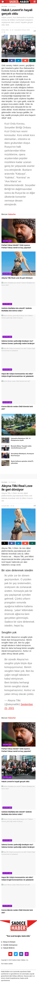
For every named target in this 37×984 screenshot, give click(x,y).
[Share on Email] (25, 60)
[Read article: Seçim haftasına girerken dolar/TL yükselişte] (5, 463)
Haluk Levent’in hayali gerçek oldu (15, 782)
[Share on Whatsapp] (32, 60)
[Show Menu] (35, 1)
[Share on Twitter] (4, 60)
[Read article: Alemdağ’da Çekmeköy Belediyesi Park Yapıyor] (18, 426)
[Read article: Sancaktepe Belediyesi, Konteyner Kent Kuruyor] (5, 455)
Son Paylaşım (12, 6)
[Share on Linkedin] (18, 60)
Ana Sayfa (4, 6)
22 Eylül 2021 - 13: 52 (7, 506)
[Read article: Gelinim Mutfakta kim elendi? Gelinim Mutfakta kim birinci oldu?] (18, 294)
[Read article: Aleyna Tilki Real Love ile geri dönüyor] (18, 264)
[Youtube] (10, 954)
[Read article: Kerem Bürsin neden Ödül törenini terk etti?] (18, 392)
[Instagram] (27, 954)
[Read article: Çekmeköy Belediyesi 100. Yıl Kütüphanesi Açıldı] (5, 440)
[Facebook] (21, 954)
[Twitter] (16, 954)
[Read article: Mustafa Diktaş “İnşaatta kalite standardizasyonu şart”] (5, 448)
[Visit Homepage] (20, 1)
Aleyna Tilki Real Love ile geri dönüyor (17, 278)
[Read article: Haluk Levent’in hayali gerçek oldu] (18, 767)
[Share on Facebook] (11, 60)
